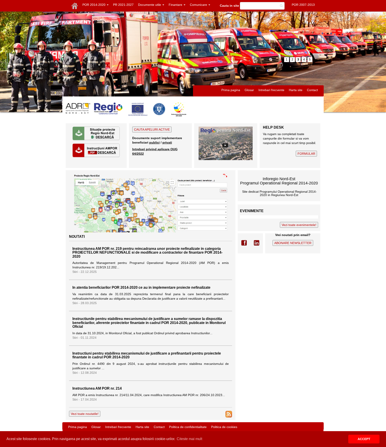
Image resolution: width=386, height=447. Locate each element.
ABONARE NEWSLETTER (292, 243)
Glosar (249, 90)
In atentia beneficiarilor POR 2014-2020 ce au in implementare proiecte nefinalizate (141, 287)
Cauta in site (229, 5)
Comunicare (199, 4)
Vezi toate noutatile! (85, 414)
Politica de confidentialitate (188, 427)
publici (154, 142)
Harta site (295, 90)
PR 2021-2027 (123, 4)
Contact (312, 90)
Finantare (176, 4)
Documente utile (150, 4)
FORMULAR (306, 153)
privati (167, 142)
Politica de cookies (224, 427)
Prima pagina (230, 90)
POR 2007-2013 (303, 4)
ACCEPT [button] (364, 439)
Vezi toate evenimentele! (299, 225)
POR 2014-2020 (94, 4)
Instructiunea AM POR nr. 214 (97, 388)
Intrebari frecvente (271, 90)
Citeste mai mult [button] (189, 439)
